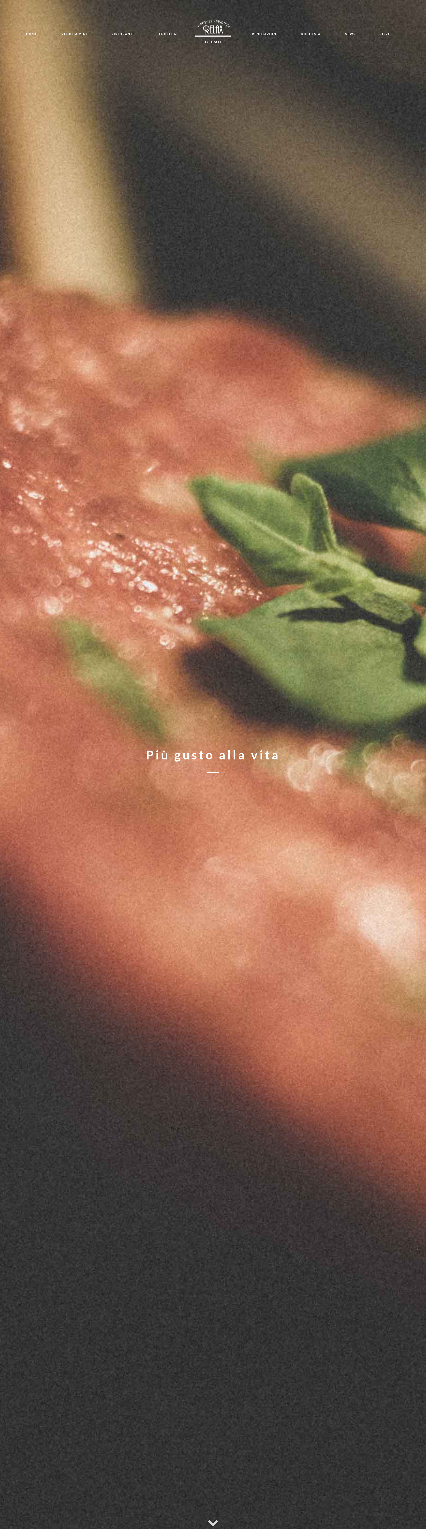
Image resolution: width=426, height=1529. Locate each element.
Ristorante (123, 34)
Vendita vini (74, 34)
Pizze (385, 34)
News (350, 34)
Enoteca (168, 34)
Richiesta (311, 34)
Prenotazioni (263, 34)
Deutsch (213, 42)
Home (31, 34)
